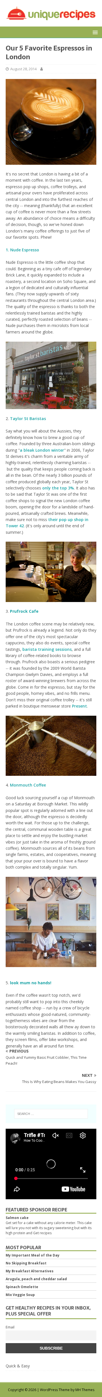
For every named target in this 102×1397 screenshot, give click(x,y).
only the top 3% (58, 488)
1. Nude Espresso (22, 249)
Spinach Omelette (22, 1286)
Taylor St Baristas (28, 418)
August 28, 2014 (23, 68)
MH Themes (84, 1389)
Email (10, 1327)
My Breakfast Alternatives (30, 1271)
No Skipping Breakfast (26, 1263)
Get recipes (42, 1233)
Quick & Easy (18, 1366)
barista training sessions (47, 649)
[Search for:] (51, 1114)
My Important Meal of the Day (33, 1255)
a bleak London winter (42, 450)
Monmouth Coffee (28, 785)
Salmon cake (17, 1217)
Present (79, 706)
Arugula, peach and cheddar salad (36, 1279)
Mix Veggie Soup (20, 1294)
